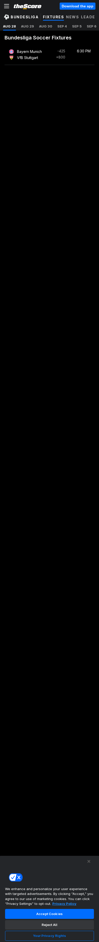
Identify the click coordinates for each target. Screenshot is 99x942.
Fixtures (53, 17)
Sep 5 (77, 26)
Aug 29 (27, 26)
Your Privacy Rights (49, 936)
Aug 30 (45, 26)
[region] (49, 899)
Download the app (77, 6)
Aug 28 (9, 26)
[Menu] (7, 6)
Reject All (49, 925)
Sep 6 (91, 26)
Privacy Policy (64, 904)
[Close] (88, 861)
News (72, 17)
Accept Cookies (49, 914)
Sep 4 (62, 26)
